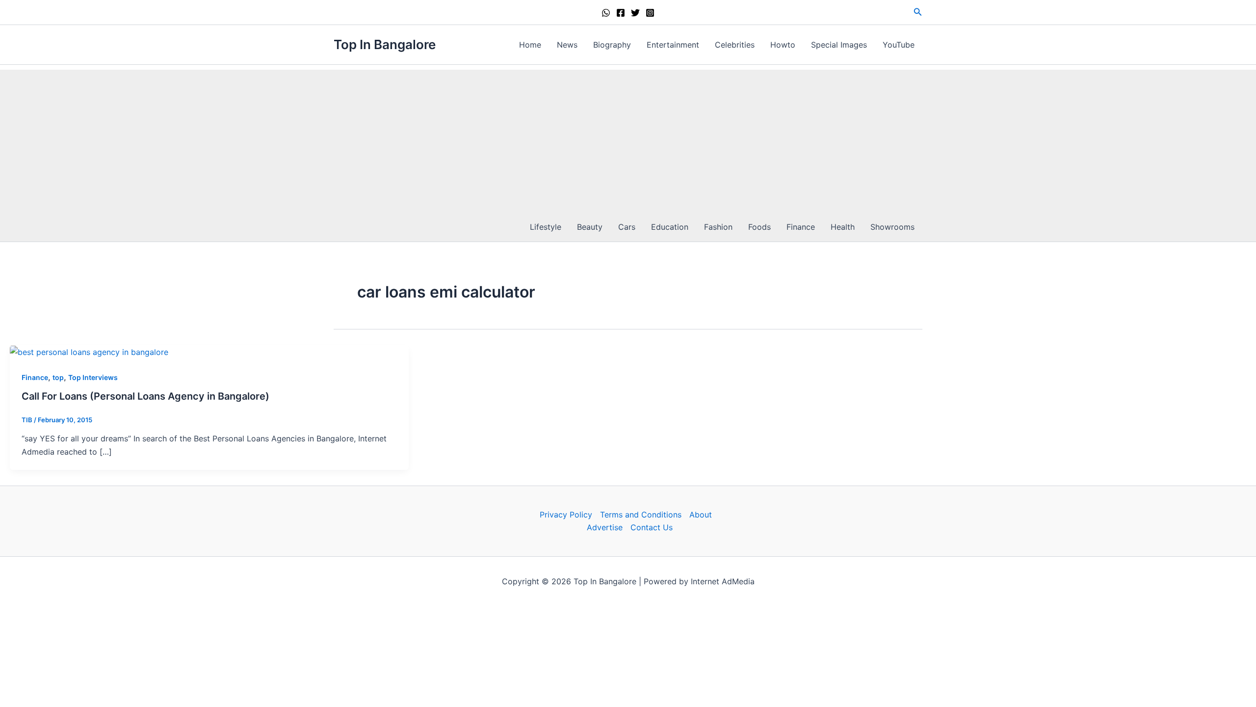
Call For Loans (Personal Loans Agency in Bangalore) (145, 396)
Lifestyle (545, 227)
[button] (918, 12)
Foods (759, 227)
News (567, 45)
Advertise (605, 527)
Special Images (839, 45)
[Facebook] (620, 12)
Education (669, 227)
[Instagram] (650, 12)
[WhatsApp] (606, 12)
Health (843, 227)
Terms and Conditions (640, 514)
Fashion (718, 227)
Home (530, 45)
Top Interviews (93, 377)
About (700, 514)
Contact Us (651, 527)
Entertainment (673, 45)
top (58, 377)
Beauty (589, 227)
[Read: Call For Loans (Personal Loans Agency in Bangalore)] (89, 351)
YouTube (899, 45)
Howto (782, 45)
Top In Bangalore (385, 44)
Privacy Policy (566, 514)
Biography (612, 45)
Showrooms (892, 227)
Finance (800, 227)
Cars (626, 227)
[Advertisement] (628, 138)
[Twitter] (635, 12)
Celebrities (735, 45)
